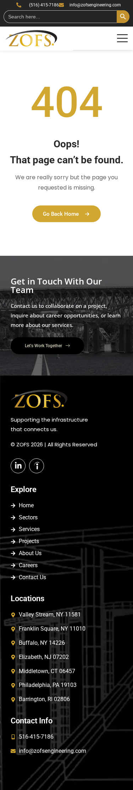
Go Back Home (61, 214)
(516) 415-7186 (44, 4)
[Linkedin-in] (18, 465)
